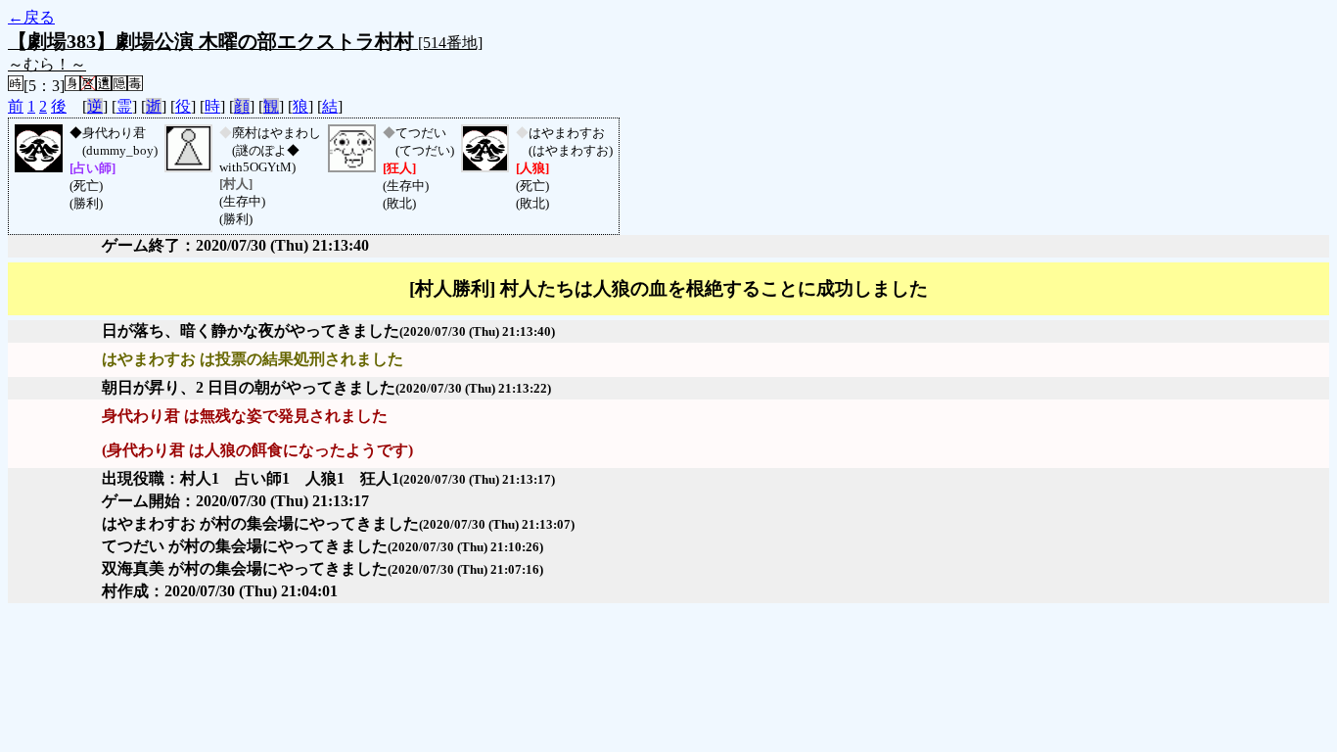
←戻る (31, 17)
